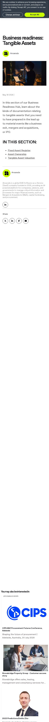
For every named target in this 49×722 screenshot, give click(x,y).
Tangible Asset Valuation (21, 158)
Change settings (13, 15)
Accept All (34, 15)
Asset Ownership (17, 154)
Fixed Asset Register (19, 150)
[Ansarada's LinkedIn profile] (5, 204)
